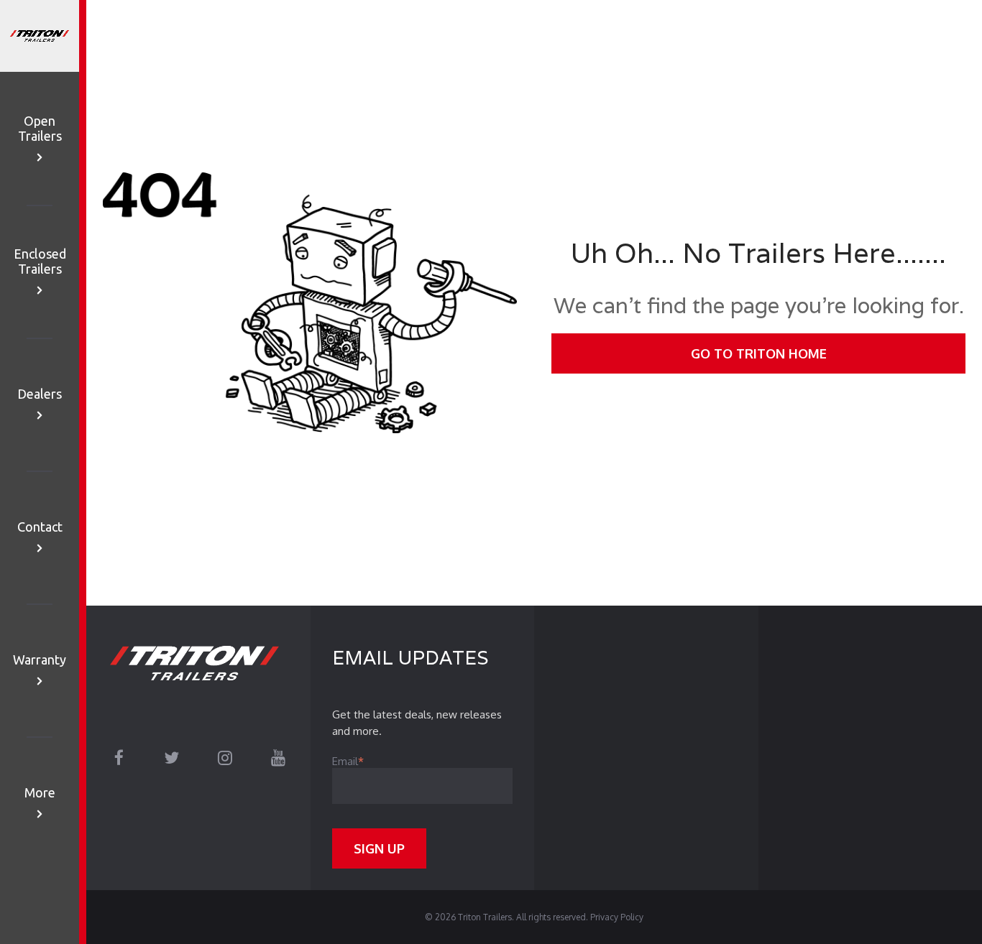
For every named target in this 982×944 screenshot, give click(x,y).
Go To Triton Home (759, 353)
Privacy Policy (616, 917)
